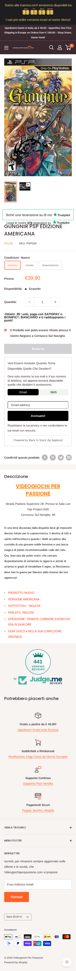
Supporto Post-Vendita (38, 783)
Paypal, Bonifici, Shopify (38, 810)
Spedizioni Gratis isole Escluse (38, 730)
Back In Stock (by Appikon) (45, 440)
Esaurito (38, 349)
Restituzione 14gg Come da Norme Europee (38, 756)
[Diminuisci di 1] (29, 302)
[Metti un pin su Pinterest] (53, 457)
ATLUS (8, 243)
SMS (53, 392)
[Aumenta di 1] (55, 302)
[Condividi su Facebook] (45, 457)
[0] (68, 47)
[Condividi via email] (69, 457)
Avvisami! (38, 416)
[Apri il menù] (6, 47)
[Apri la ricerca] (51, 47)
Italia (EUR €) (14, 916)
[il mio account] (60, 47)
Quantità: (10, 302)
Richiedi (17, 897)
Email (23, 392)
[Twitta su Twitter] (61, 457)
